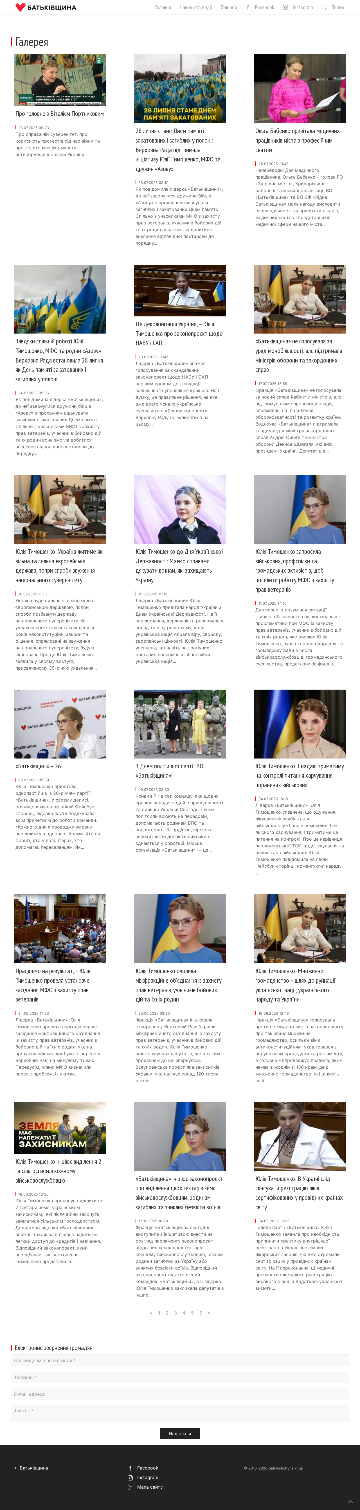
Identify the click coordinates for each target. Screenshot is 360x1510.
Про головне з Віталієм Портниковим (59, 113)
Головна (163, 7)
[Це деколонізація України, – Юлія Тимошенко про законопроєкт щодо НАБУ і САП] (180, 290)
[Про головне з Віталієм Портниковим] (60, 80)
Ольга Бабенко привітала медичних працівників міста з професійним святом (297, 140)
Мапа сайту (149, 1487)
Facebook (264, 7)
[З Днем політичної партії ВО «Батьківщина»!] (180, 723)
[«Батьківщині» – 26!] (60, 723)
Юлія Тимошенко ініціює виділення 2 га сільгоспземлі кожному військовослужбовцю (58, 1171)
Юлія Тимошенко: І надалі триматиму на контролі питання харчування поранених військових (299, 775)
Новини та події (196, 7)
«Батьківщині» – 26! (38, 766)
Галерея (229, 7)
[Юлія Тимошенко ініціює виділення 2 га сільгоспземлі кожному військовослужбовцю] (60, 1127)
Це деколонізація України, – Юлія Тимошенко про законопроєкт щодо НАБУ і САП (179, 333)
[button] (350, 1501)
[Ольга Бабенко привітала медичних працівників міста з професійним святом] (300, 88)
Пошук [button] (338, 7)
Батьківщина (34, 1468)
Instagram (302, 7)
